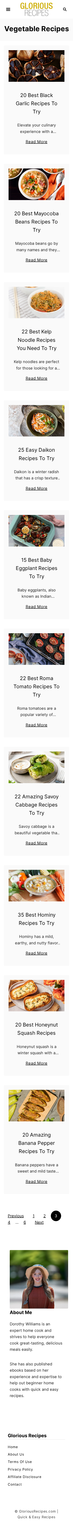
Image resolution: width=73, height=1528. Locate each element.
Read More (36, 142)
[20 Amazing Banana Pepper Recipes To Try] (36, 1105)
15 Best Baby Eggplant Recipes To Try (36, 568)
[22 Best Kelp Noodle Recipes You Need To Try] (36, 302)
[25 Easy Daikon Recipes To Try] (36, 421)
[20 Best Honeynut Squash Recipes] (36, 996)
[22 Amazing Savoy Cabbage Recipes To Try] (36, 767)
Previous (16, 1216)
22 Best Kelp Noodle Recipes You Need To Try (36, 340)
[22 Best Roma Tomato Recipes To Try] (36, 649)
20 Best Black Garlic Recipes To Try (36, 103)
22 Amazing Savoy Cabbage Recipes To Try (37, 804)
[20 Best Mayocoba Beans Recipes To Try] (36, 184)
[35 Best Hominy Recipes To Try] (36, 885)
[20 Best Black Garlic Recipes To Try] (36, 66)
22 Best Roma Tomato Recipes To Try (36, 686)
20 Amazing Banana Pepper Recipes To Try (36, 1143)
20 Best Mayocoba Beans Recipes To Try (36, 221)
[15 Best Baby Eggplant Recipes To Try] (36, 531)
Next (39, 1222)
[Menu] (8, 9)
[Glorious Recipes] (36, 9)
